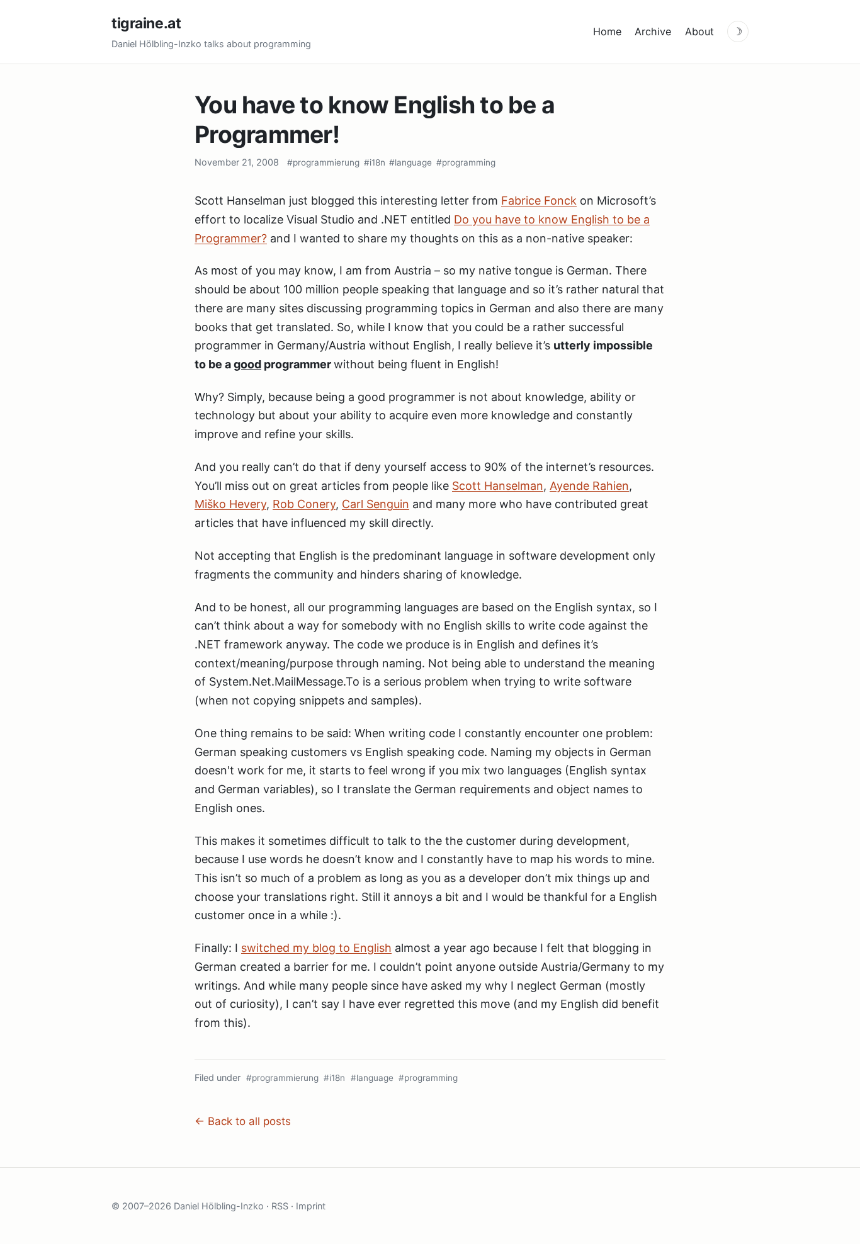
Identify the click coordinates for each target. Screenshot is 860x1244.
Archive (653, 31)
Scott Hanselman (497, 485)
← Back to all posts (243, 1121)
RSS (279, 1206)
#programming (465, 162)
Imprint (310, 1206)
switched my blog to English (316, 947)
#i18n (374, 162)
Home (607, 31)
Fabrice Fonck (539, 200)
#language (410, 162)
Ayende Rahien (589, 485)
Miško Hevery (230, 504)
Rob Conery (304, 504)
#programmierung (323, 162)
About (699, 31)
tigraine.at (146, 23)
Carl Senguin (375, 504)
